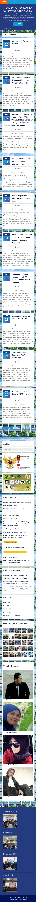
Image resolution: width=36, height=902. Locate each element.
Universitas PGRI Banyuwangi (12, 615)
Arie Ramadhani (10, 797)
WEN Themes (23, 899)
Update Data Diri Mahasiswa (11, 515)
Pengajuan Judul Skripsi (10, 505)
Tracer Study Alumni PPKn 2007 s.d (13, 547)
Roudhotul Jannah (11, 732)
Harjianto (8, 700)
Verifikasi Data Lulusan (10, 518)
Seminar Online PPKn (9, 512)
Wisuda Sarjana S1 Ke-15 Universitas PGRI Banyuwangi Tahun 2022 (22, 161)
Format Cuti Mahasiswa (10, 557)
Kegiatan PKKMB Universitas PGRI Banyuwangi (18, 355)
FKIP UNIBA (6, 602)
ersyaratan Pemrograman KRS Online (15, 532)
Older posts (7, 428)
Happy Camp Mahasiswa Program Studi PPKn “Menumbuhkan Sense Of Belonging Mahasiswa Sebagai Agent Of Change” (18, 119)
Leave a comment (19, 54)
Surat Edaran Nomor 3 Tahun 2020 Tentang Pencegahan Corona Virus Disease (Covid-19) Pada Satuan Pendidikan (16, 523)
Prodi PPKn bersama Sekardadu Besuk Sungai (18, 586)
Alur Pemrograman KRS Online (12, 529)
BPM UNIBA (6, 605)
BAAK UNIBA (7, 609)
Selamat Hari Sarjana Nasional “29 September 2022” (21, 394)
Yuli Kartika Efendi (11, 764)
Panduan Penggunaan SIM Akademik (14, 508)
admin (19, 50)
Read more (11, 68)
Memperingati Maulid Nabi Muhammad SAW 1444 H (20, 198)
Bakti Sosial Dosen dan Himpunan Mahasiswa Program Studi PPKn (20, 80)
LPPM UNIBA (7, 612)
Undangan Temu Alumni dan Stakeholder (16, 578)
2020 (25, 547)
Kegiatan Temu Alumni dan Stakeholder (15, 575)
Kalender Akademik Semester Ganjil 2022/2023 (17, 502)
